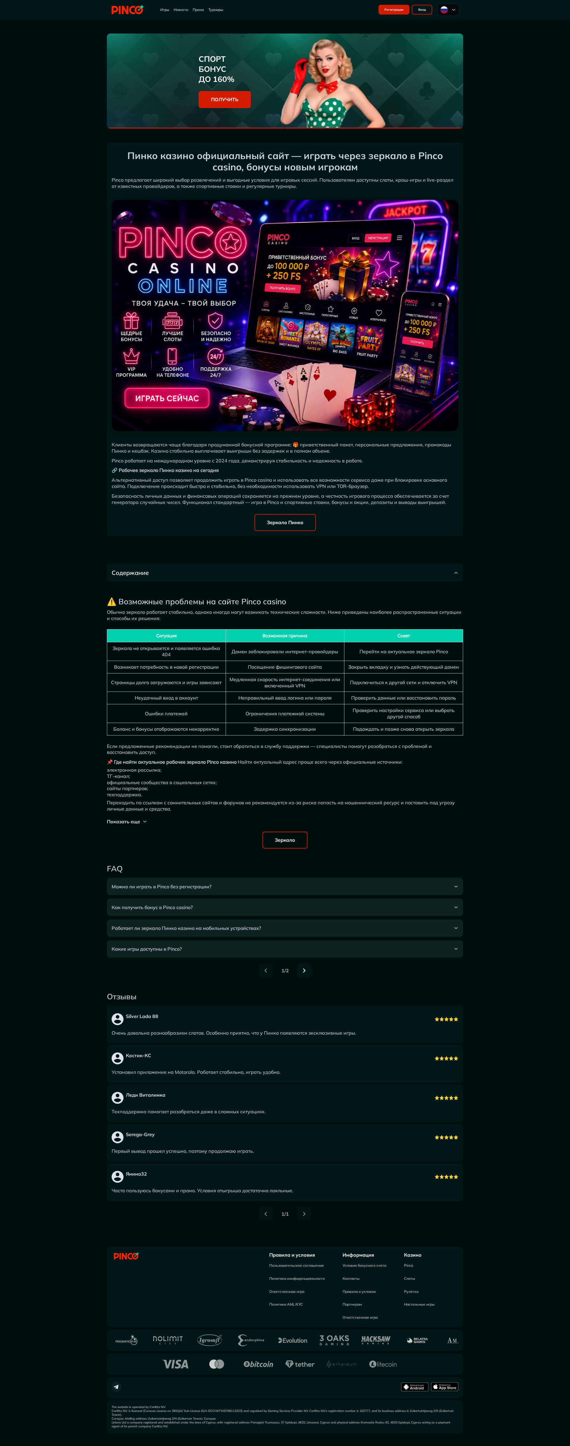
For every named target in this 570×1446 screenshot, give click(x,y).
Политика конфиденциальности (297, 1278)
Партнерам (352, 1304)
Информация (358, 1255)
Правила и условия (292, 1255)
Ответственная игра (286, 1291)
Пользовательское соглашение (296, 1265)
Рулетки (411, 1291)
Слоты (409, 1278)
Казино (413, 1255)
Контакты (351, 1278)
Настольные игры (419, 1304)
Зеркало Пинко (285, 522)
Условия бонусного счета (364, 1265)
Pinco (408, 1265)
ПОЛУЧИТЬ (224, 99)
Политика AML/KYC (286, 1304)
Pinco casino (258, 480)
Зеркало (285, 840)
